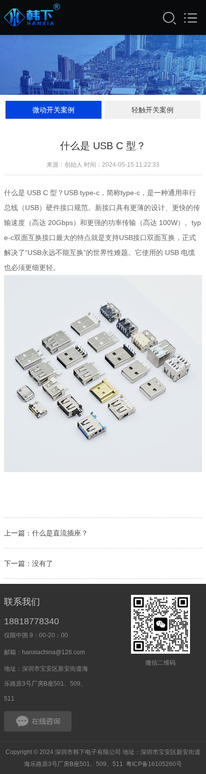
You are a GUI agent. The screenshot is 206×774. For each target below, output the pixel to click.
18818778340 (31, 621)
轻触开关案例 (153, 110)
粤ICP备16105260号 (154, 764)
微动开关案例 (53, 110)
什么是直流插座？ (60, 533)
